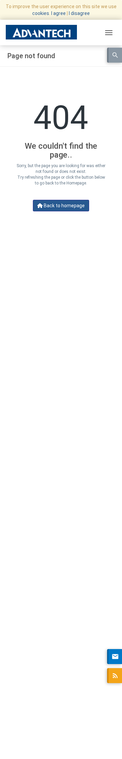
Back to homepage (64, 205)
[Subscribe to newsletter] (114, 656)
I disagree (79, 13)
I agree (58, 13)
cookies (40, 13)
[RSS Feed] (114, 675)
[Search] (114, 55)
